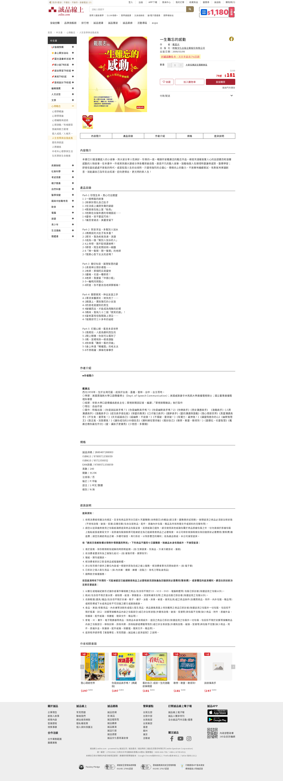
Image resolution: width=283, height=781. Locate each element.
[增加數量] (180, 65)
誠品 (112, 715)
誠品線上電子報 (176, 712)
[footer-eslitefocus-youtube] (180, 738)
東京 (145, 734)
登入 (131, 2)
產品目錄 (128, 136)
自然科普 (56, 189)
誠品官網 (112, 712)
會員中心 (166, 2)
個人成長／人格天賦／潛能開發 (64, 133)
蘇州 (145, 730)
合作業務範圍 (55, 738)
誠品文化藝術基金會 (117, 737)
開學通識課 (126, 15)
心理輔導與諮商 (60, 120)
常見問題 (81, 712)
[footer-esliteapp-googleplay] (217, 719)
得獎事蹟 (52, 726)
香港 (145, 726)
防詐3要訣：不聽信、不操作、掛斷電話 (72, 2)
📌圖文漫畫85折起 (61, 58)
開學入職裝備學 (96, 15)
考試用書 (56, 177)
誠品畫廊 (128, 23)
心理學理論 (58, 115)
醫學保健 (56, 194)
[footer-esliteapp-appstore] (217, 711)
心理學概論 (58, 111)
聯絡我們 (81, 715)
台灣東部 (147, 723)
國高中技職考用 (59, 200)
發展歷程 (52, 723)
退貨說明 (219, 136)
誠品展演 (112, 726)
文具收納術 (139, 15)
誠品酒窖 (112, 734)
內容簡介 (96, 136)
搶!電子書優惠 (154, 15)
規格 (189, 136)
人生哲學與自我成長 (89, 32)
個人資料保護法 (84, 726)
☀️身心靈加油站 (59, 52)
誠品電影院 (113, 719)
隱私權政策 (82, 723)
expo (155, 23)
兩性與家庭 (58, 142)
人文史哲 (56, 94)
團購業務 (52, 742)
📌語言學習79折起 (61, 70)
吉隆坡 (146, 737)
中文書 (59, 32)
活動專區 (142, 23)
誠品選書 (98, 23)
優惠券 (206, 2)
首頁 (50, 32)
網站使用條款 (83, 719)
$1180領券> (112, 15)
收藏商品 (193, 2)
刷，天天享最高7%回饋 (180, 56)
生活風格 (56, 230)
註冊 (141, 2)
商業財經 (56, 165)
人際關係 (56, 146)
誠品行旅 (112, 730)
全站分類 (55, 23)
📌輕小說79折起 (60, 64)
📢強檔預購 (57, 46)
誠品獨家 (113, 23)
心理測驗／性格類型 (62, 124)
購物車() (230, 2)
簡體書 (54, 236)
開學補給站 (168, 15)
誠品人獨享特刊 (176, 715)
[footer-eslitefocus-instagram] (188, 738)
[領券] (217, 12)
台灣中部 (147, 715)
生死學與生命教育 (61, 155)
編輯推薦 (56, 88)
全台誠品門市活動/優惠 (180, 719)
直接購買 (220, 82)
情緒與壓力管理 (60, 129)
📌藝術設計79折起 (61, 82)
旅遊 (53, 218)
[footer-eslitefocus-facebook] (171, 738)
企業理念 (52, 712)
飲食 (53, 206)
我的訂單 (180, 2)
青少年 (54, 224)
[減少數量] (169, 65)
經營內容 (52, 719)
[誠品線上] (66, 11)
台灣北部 (147, 712)
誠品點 (217, 2)
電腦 (53, 212)
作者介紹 (160, 136)
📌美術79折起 (59, 76)
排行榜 (85, 23)
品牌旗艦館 (70, 23)
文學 (53, 100)
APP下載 (153, 2)
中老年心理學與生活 (62, 151)
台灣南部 (147, 719)
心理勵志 (71, 32)
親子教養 (56, 183)
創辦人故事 (53, 715)
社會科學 (56, 171)
